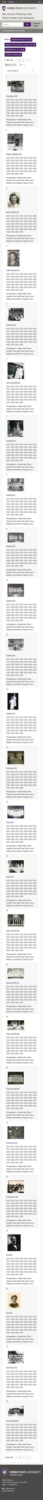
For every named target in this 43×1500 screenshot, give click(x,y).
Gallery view (11, 65)
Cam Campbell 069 (13, 383)
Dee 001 (9, 1313)
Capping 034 (10, 601)
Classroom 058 (11, 1143)
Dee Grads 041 (11, 1367)
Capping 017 (10, 495)
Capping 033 (10, 546)
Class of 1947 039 (12, 1034)
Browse (11, 2)
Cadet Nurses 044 (12, 270)
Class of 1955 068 (12, 1089)
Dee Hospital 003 (12, 1421)
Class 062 (9, 877)
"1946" (21, 39)
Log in (40, 2)
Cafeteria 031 (11, 325)
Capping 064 (10, 655)
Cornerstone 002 (12, 1197)
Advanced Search (36, 24)
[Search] (27, 24)
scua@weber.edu (9, 1488)
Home (4, 2)
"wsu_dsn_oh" (14, 49)
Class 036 (9, 822)
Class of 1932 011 (12, 983)
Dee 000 (9, 1255)
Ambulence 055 (11, 96)
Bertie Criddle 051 (12, 212)
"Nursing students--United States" (20, 44)
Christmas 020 (11, 768)
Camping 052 (11, 441)
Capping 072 (10, 713)
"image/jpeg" (13, 54)
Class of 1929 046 (12, 931)
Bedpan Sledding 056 (13, 154)
